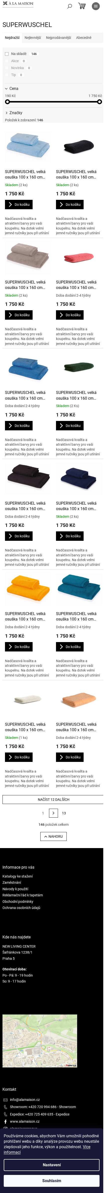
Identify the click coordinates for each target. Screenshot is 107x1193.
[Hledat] (70, 6)
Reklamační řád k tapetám (22, 895)
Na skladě (24, 54)
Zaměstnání (11, 882)
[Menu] (96, 6)
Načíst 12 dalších (53, 800)
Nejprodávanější (58, 38)
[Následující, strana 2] (53, 813)
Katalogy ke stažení (17, 876)
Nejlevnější (33, 38)
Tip (16, 75)
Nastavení (52, 1165)
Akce (18, 61)
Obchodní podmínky (17, 902)
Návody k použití (15, 889)
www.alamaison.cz (25, 1121)
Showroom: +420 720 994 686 (33, 1107)
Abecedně (83, 38)
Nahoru (56, 836)
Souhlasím (51, 1180)
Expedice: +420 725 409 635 (31, 1114)
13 (64, 813)
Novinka (20, 68)
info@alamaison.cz (25, 1100)
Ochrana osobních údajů (21, 908)
